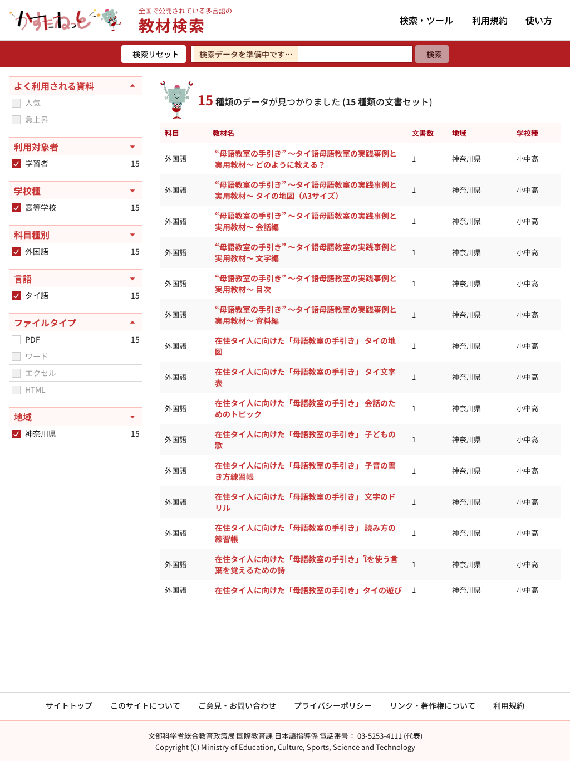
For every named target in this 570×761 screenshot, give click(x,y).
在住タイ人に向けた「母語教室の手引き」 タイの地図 (305, 346)
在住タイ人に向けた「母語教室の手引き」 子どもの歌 (305, 439)
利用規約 (490, 20)
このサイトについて (145, 705)
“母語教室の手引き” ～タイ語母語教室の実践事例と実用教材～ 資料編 (306, 315)
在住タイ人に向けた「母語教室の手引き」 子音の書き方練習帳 (305, 471)
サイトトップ (69, 705)
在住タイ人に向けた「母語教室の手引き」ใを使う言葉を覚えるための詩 (306, 564)
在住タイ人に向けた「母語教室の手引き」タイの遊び (308, 590)
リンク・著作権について (432, 705)
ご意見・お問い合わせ (237, 705)
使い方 (538, 20)
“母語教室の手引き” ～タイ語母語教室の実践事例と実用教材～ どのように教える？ (306, 159)
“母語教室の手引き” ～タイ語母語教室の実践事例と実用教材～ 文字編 (306, 252)
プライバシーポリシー (333, 705)
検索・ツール (426, 20)
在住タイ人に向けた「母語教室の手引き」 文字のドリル (305, 502)
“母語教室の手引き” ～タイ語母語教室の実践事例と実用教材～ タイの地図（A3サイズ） (306, 190)
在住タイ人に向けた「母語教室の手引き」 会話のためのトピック (305, 408)
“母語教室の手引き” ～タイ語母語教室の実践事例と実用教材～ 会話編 (306, 221)
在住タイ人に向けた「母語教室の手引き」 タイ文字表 (305, 377)
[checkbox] (16, 103)
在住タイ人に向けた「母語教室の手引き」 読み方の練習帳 (305, 533)
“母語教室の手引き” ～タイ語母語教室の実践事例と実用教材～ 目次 (306, 283)
